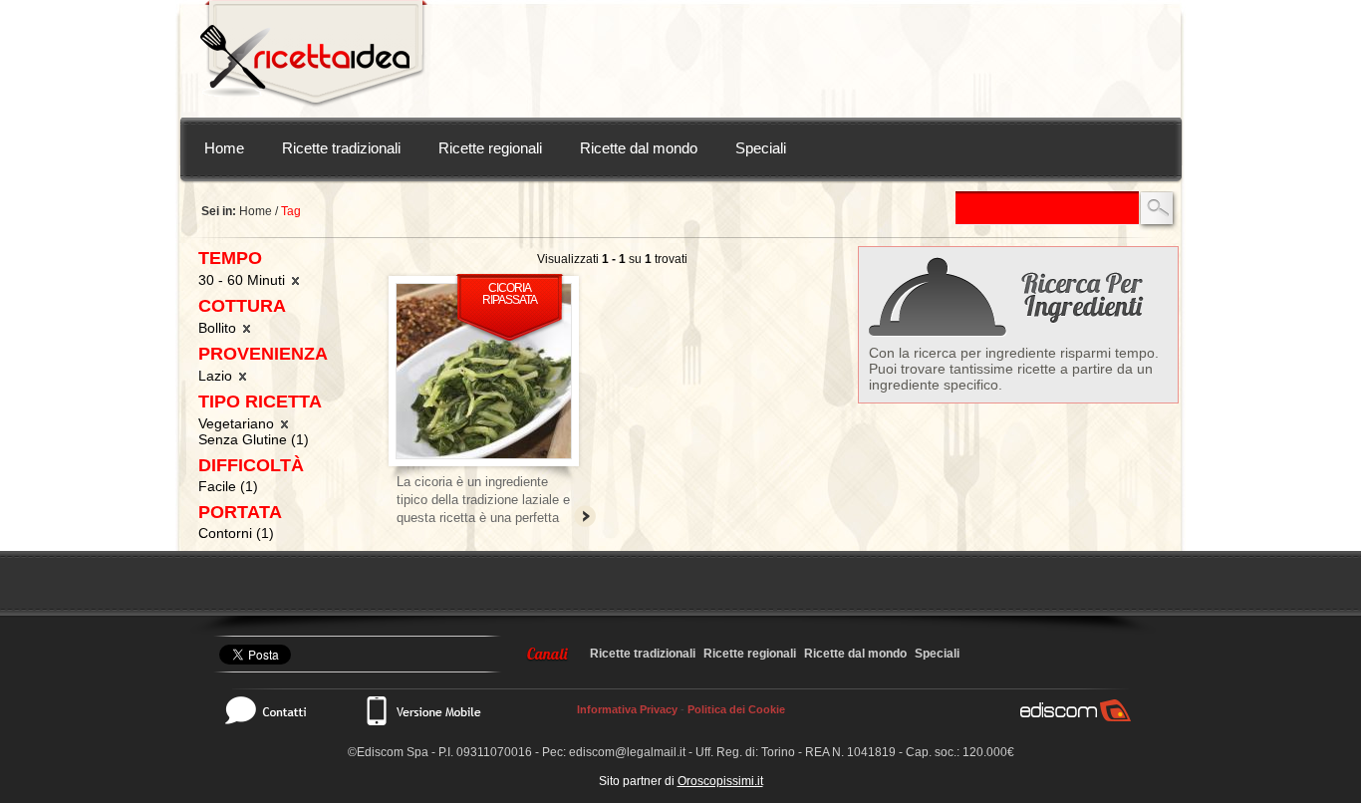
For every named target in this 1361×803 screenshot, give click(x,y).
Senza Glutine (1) (253, 439)
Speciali (760, 147)
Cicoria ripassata (509, 294)
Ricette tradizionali (341, 147)
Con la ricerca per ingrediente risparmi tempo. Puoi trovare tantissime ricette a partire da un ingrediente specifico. (1014, 369)
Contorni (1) (236, 533)
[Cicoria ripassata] (484, 371)
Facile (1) (228, 486)
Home (224, 147)
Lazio (217, 376)
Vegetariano (238, 423)
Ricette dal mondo (638, 147)
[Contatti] (276, 710)
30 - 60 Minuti (243, 280)
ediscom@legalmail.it (627, 752)
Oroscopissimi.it (720, 781)
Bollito (219, 328)
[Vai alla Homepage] (313, 59)
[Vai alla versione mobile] (422, 710)
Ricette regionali (490, 147)
